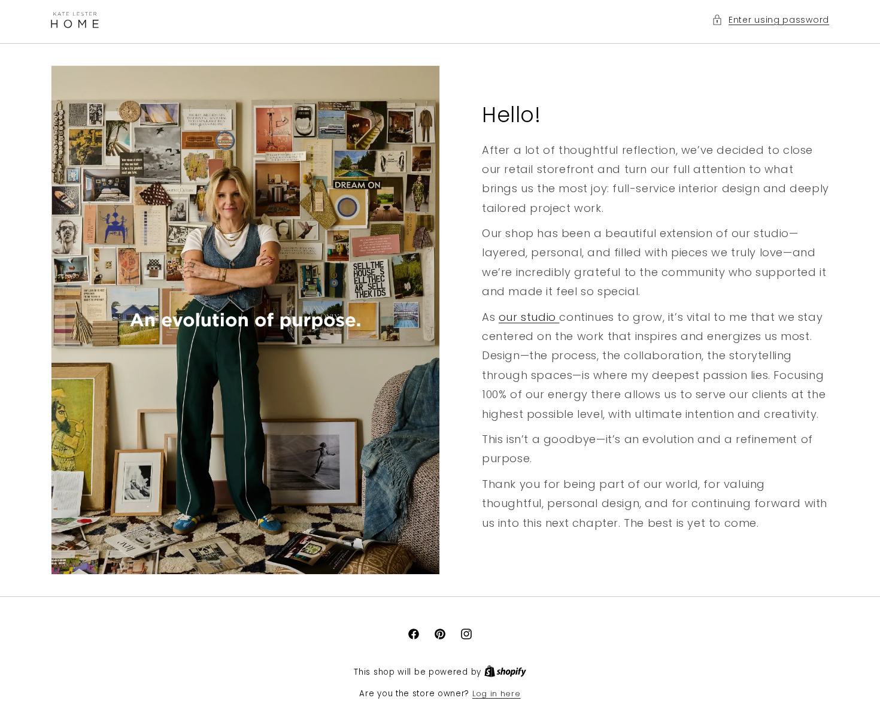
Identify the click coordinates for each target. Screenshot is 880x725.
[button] (770, 20)
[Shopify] (505, 672)
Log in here (496, 693)
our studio (529, 316)
